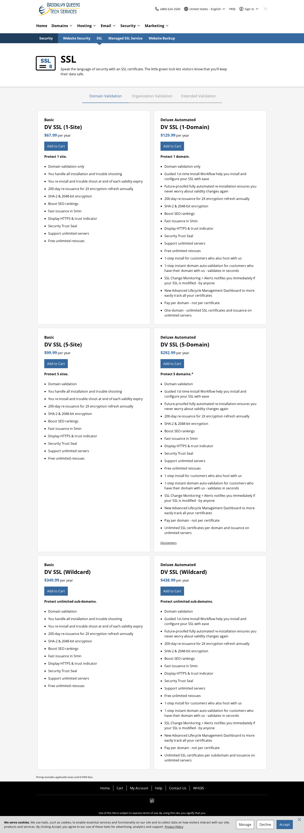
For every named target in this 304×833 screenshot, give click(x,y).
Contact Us (177, 788)
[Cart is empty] (265, 9)
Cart (120, 788)
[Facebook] (152, 802)
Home (105, 788)
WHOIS (198, 788)
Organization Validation (152, 95)
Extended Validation (198, 95)
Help (158, 788)
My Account (139, 788)
